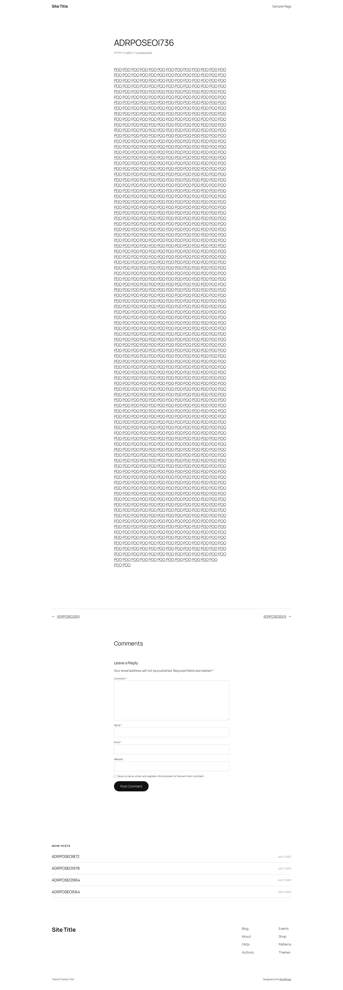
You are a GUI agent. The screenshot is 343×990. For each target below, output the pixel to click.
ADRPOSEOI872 (65, 856)
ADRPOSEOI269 (68, 616)
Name (118, 725)
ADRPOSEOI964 (66, 880)
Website (118, 759)
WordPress (285, 979)
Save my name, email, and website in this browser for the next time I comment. (161, 776)
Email (117, 742)
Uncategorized (144, 52)
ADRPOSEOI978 (66, 868)
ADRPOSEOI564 (66, 892)
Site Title (60, 6)
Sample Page (281, 6)
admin (129, 52)
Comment (120, 678)
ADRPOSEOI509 (275, 616)
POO (118, 69)
